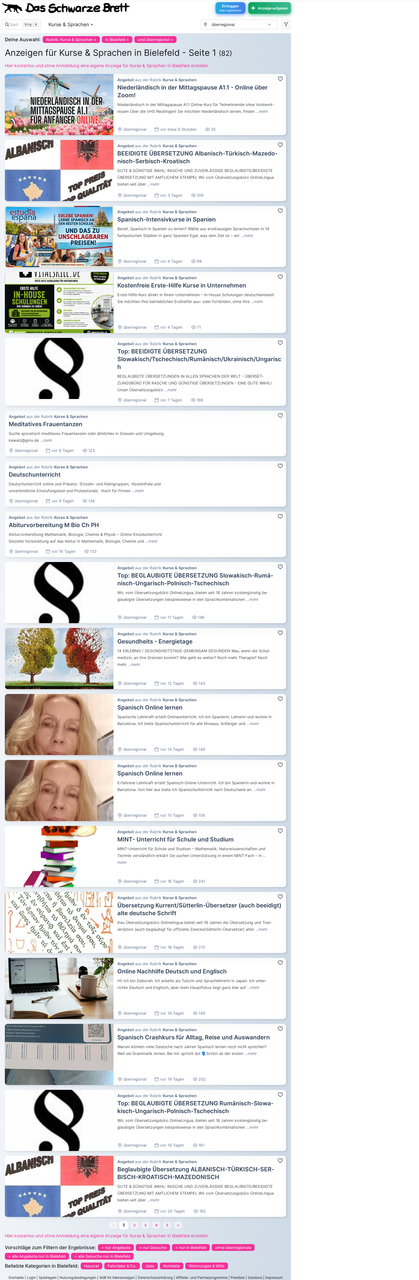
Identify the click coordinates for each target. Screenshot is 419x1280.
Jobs (149, 1266)
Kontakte (171, 1266)
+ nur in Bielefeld (190, 1247)
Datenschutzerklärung (155, 1277)
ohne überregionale (233, 1247)
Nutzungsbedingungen (78, 1277)
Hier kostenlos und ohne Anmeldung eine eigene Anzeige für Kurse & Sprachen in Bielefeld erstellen (106, 65)
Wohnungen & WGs (207, 1266)
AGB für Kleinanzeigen (117, 1277)
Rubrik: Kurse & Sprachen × (71, 39)
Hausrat (91, 1266)
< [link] (113, 1225)
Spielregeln (47, 1277)
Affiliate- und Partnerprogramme (201, 1277)
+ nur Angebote (115, 1247)
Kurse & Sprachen (68, 24)
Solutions (255, 1277)
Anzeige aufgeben (273, 8)
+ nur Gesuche (153, 1247)
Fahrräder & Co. (122, 1266)
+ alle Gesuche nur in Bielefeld (102, 1256)
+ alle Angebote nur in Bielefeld (37, 1256)
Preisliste (238, 1277)
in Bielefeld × (117, 39)
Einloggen (230, 8)
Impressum (274, 1277)
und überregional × (155, 39)
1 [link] (124, 1225)
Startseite (16, 1277)
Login (31, 1277)
